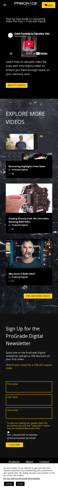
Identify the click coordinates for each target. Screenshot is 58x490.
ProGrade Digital (20, 169)
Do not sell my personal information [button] (21, 478)
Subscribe (14, 444)
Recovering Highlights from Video (26, 166)
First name (12, 384)
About (29, 461)
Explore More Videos (38, 295)
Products (14, 461)
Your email (12, 410)
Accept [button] (20, 484)
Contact (44, 461)
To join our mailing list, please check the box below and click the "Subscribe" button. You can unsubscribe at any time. (28, 426)
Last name (12, 397)
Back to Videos (16, 85)
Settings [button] (9, 484)
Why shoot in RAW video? (21, 273)
